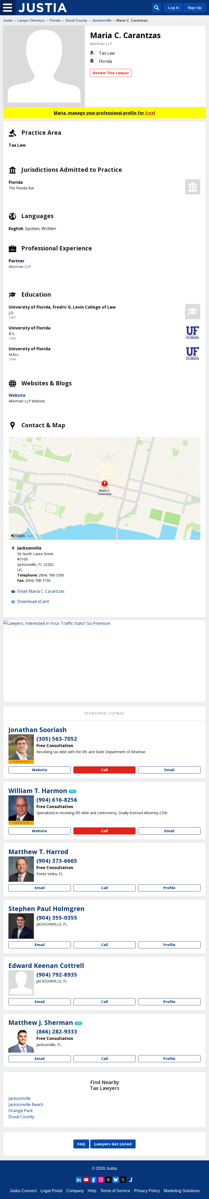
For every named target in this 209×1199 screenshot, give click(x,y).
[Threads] (108, 1180)
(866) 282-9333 (56, 1031)
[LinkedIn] (79, 1180)
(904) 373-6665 (56, 860)
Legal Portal (51, 1191)
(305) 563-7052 (56, 738)
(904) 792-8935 (56, 974)
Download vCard (33, 601)
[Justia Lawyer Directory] (42, 7)
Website (17, 395)
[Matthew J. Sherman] (21, 1040)
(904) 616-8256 (56, 799)
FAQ (81, 1143)
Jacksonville (101, 20)
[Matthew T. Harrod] (21, 869)
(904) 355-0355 (56, 917)
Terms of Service (115, 1191)
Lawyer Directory (31, 20)
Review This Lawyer (111, 72)
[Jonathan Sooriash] (21, 747)
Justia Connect (23, 1191)
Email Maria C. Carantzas (40, 591)
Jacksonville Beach (25, 1104)
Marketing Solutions (182, 1191)
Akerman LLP (101, 43)
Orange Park (20, 1110)
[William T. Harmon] (21, 808)
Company (75, 1191)
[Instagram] (101, 1180)
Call (104, 769)
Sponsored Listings (104, 713)
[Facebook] (93, 1180)
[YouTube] (86, 1180)
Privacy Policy (147, 1191)
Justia (7, 20)
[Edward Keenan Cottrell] (21, 983)
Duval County (76, 20)
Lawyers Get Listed (113, 1143)
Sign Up (195, 8)
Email (169, 769)
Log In (173, 8)
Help (92, 1191)
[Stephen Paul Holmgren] (21, 926)
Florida (55, 20)
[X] (123, 1180)
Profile (169, 887)
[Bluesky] (116, 1180)
